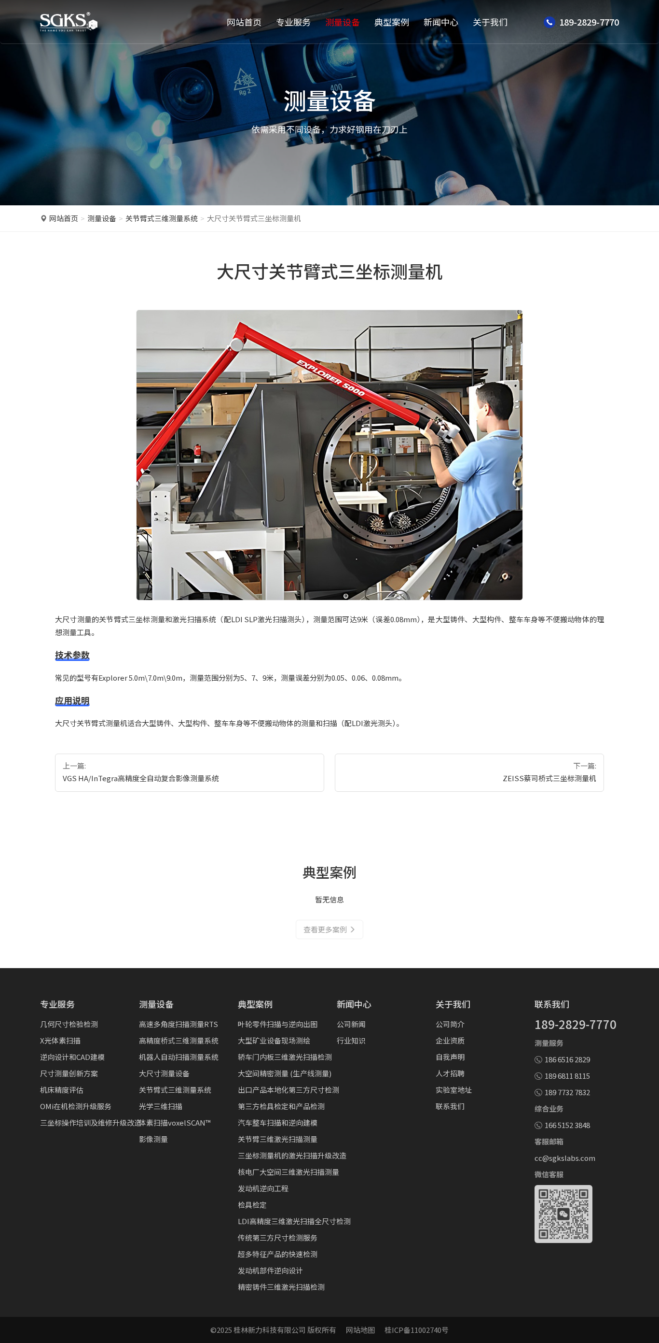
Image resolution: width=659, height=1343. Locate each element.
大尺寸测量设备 (164, 1073)
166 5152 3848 (567, 1125)
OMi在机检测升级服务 (75, 1106)
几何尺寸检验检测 (69, 1024)
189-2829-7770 (576, 1023)
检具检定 (252, 1205)
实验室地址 (454, 1090)
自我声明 (450, 1057)
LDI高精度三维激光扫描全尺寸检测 (294, 1221)
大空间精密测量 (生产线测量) (284, 1073)
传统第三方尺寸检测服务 (277, 1237)
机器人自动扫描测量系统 (179, 1057)
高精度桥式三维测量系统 (179, 1040)
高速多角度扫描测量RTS (178, 1024)
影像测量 (153, 1139)
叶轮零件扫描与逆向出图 (277, 1024)
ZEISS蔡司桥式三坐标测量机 (549, 778)
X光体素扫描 (60, 1040)
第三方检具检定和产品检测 (281, 1106)
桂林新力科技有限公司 (269, 1330)
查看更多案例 (325, 929)
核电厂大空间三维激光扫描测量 (288, 1172)
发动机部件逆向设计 (270, 1270)
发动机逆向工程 (263, 1188)
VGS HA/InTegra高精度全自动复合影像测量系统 (141, 778)
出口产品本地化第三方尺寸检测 (288, 1090)
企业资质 (450, 1040)
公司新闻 (351, 1024)
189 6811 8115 (567, 1076)
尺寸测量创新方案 (69, 1073)
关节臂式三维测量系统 (161, 218)
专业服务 (293, 21)
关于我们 (490, 21)
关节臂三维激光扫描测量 (277, 1139)
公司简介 (450, 1024)
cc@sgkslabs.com (565, 1158)
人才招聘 (450, 1073)
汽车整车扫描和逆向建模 (277, 1122)
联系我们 (450, 1106)
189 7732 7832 (567, 1092)
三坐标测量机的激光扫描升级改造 (292, 1155)
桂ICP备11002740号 (416, 1330)
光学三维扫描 (160, 1106)
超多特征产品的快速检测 (277, 1254)
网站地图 (360, 1330)
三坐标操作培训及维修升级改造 (90, 1122)
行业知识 (351, 1040)
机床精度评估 (61, 1090)
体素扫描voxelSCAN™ (175, 1122)
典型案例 (391, 21)
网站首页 (244, 21)
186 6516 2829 (567, 1059)
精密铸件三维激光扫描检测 (281, 1287)
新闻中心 (441, 21)
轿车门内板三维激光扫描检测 (285, 1057)
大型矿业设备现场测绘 (274, 1040)
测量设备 (342, 21)
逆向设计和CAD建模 (72, 1057)
